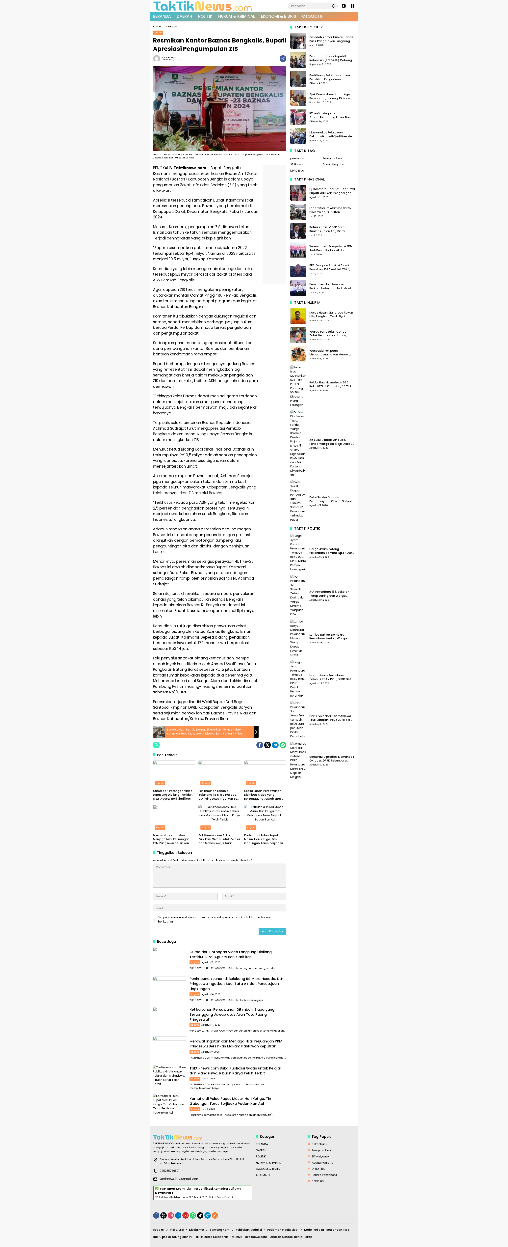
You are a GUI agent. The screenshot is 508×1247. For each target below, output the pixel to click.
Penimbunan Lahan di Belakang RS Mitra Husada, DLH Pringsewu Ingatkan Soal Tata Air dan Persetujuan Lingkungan (219, 795)
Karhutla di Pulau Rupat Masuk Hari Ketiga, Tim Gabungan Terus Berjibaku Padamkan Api (263, 839)
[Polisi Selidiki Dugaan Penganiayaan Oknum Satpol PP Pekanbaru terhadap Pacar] (298, 501)
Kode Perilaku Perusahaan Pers (326, 1230)
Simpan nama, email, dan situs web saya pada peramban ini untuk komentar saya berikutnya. (215, 919)
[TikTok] (200, 1215)
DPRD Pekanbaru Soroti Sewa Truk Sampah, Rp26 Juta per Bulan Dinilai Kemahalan (330, 718)
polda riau (318, 1181)
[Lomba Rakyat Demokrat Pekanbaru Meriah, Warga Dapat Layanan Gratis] (298, 638)
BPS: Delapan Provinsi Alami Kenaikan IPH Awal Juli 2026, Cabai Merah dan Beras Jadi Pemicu (330, 267)
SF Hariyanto (298, 164)
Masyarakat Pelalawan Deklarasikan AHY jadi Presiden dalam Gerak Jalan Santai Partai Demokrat (331, 134)
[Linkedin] (178, 1215)
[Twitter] (267, 745)
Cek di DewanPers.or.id (221, 1197)
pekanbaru (297, 158)
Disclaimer (196, 1230)
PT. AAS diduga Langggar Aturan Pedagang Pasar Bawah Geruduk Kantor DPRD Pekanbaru (332, 115)
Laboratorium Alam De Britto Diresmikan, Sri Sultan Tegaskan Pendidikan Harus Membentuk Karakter (330, 210)
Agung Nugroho (333, 164)
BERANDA (262, 1144)
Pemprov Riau (332, 158)
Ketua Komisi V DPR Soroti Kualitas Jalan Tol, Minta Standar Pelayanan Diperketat (331, 229)
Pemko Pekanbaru (324, 1175)
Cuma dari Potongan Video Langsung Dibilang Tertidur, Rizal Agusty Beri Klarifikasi (172, 795)
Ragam (158, 32)
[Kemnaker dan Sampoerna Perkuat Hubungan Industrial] (298, 288)
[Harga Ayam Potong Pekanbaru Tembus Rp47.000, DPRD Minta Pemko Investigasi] (298, 552)
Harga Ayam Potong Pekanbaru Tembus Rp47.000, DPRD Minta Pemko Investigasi (330, 551)
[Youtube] (185, 1215)
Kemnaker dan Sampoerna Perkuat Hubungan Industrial (330, 286)
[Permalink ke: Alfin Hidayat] (157, 58)
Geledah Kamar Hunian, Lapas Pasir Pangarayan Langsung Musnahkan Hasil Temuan (331, 39)
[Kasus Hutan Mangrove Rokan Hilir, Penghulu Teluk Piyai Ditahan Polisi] (298, 316)
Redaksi (158, 1230)
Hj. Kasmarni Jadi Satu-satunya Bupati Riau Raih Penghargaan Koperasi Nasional (332, 191)
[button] (334, 6)
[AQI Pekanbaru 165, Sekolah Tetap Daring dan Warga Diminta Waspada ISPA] (298, 595)
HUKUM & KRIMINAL (268, 1163)
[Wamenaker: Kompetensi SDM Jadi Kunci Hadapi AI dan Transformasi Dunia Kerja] (298, 250)
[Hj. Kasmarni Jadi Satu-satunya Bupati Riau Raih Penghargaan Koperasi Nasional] (298, 193)
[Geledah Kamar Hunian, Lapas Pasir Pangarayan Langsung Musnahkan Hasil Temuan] (298, 41)
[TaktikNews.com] (202, 6)
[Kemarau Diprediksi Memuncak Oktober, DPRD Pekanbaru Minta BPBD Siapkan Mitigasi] (298, 760)
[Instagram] (171, 1215)
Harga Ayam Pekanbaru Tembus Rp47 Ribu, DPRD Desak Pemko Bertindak (332, 677)
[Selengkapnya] (202, 1137)
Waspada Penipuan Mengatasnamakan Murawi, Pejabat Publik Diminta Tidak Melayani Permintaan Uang (329, 352)
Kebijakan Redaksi (249, 1230)
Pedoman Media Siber (283, 1230)
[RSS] (215, 1215)
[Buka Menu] (352, 6)
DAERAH (261, 1150)
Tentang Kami (220, 1230)
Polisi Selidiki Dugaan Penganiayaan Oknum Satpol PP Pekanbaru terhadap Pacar (331, 499)
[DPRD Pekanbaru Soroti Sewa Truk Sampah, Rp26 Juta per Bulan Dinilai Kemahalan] (298, 719)
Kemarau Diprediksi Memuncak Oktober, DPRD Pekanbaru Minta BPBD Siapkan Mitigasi (331, 759)
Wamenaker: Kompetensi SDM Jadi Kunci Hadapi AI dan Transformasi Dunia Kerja (330, 248)
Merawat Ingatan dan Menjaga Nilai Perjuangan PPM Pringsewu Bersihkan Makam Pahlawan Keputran (173, 839)
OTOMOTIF (263, 1175)
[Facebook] (259, 745)
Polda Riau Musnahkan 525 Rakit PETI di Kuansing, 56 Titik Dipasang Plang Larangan (330, 384)
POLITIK (261, 1156)
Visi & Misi (177, 1230)
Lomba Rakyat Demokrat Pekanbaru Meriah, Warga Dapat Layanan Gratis (328, 637)
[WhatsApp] (283, 745)
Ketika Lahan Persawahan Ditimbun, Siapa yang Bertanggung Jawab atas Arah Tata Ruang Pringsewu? (265, 795)
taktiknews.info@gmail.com (179, 1179)
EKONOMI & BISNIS (268, 1169)
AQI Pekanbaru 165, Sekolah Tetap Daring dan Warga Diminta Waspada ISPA (329, 594)
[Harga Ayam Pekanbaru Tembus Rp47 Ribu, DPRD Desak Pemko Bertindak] (298, 679)
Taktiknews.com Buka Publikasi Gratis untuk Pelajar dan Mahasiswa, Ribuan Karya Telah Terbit (219, 839)
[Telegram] (275, 745)
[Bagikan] (283, 58)
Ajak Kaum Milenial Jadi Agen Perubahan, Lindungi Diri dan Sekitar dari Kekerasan (330, 96)
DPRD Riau (297, 170)
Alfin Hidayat (169, 57)
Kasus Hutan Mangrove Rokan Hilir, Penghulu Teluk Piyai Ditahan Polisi (331, 314)
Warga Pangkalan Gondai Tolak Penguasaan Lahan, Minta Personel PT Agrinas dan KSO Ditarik (331, 333)
